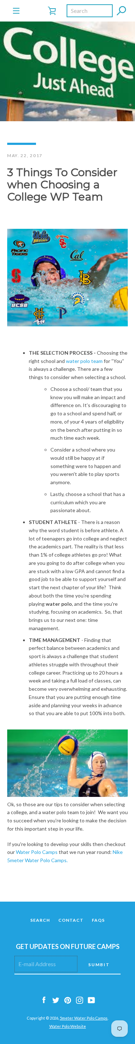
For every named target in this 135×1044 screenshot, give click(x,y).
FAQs (98, 920)
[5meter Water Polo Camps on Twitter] (55, 1000)
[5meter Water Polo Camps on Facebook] (44, 1000)
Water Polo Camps (37, 852)
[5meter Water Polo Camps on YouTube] (91, 1000)
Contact (71, 920)
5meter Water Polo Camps (84, 1018)
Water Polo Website (67, 1026)
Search (40, 920)
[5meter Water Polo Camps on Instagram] (79, 1000)
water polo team (84, 361)
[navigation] (16, 11)
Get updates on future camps (68, 946)
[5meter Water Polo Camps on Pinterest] (67, 1000)
